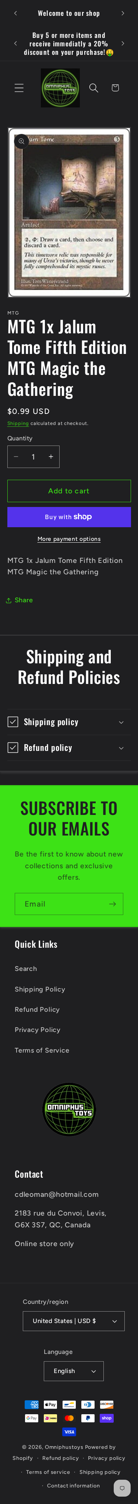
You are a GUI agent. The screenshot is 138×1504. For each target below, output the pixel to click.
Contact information (73, 1485)
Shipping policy (100, 1472)
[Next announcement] (123, 13)
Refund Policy (37, 1009)
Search (26, 969)
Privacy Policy (38, 1030)
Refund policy (60, 1458)
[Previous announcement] (15, 13)
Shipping (18, 423)
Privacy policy (106, 1458)
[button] (18, 87)
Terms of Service (42, 1050)
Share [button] (24, 600)
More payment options (69, 538)
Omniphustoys (64, 1447)
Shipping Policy (40, 989)
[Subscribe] (112, 904)
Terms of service (48, 1472)
